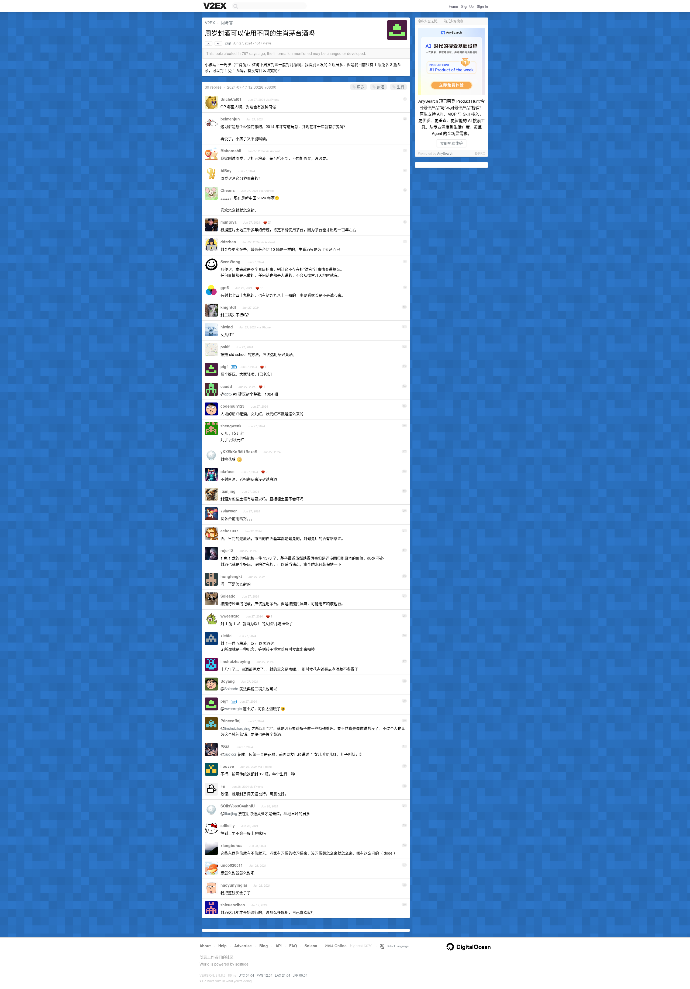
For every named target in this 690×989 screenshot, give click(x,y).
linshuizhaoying (235, 661)
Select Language (396, 946)
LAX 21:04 (282, 975)
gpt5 (224, 287)
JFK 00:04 (300, 975)
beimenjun (230, 119)
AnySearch (445, 153)
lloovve (227, 766)
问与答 (227, 22)
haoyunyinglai (233, 885)
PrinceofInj (230, 720)
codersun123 (232, 406)
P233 (224, 746)
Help (222, 945)
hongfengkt (231, 576)
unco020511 (231, 865)
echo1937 (229, 530)
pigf (228, 43)
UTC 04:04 (246, 975)
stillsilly (227, 825)
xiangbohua (231, 845)
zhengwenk (231, 425)
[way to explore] (215, 6)
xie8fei (226, 635)
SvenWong (230, 261)
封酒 (380, 86)
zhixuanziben (232, 904)
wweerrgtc (229, 616)
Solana (311, 945)
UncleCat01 (231, 99)
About (205, 945)
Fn (222, 786)
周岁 (360, 86)
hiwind (226, 326)
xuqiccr (230, 754)
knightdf (228, 307)
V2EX (210, 22)
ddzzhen (228, 241)
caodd (226, 386)
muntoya (228, 222)
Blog (263, 945)
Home (453, 6)
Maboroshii (230, 150)
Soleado (228, 596)
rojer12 (226, 550)
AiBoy (226, 170)
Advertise (243, 945)
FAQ (293, 945)
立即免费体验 (451, 143)
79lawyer (228, 510)
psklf (225, 346)
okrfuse (227, 471)
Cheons (227, 190)
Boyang (227, 681)
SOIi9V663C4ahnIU (237, 805)
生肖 (400, 86)
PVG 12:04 (264, 975)
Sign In (482, 6)
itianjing (228, 491)
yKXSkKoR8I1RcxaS (238, 451)
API (278, 945)
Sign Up (467, 6)
